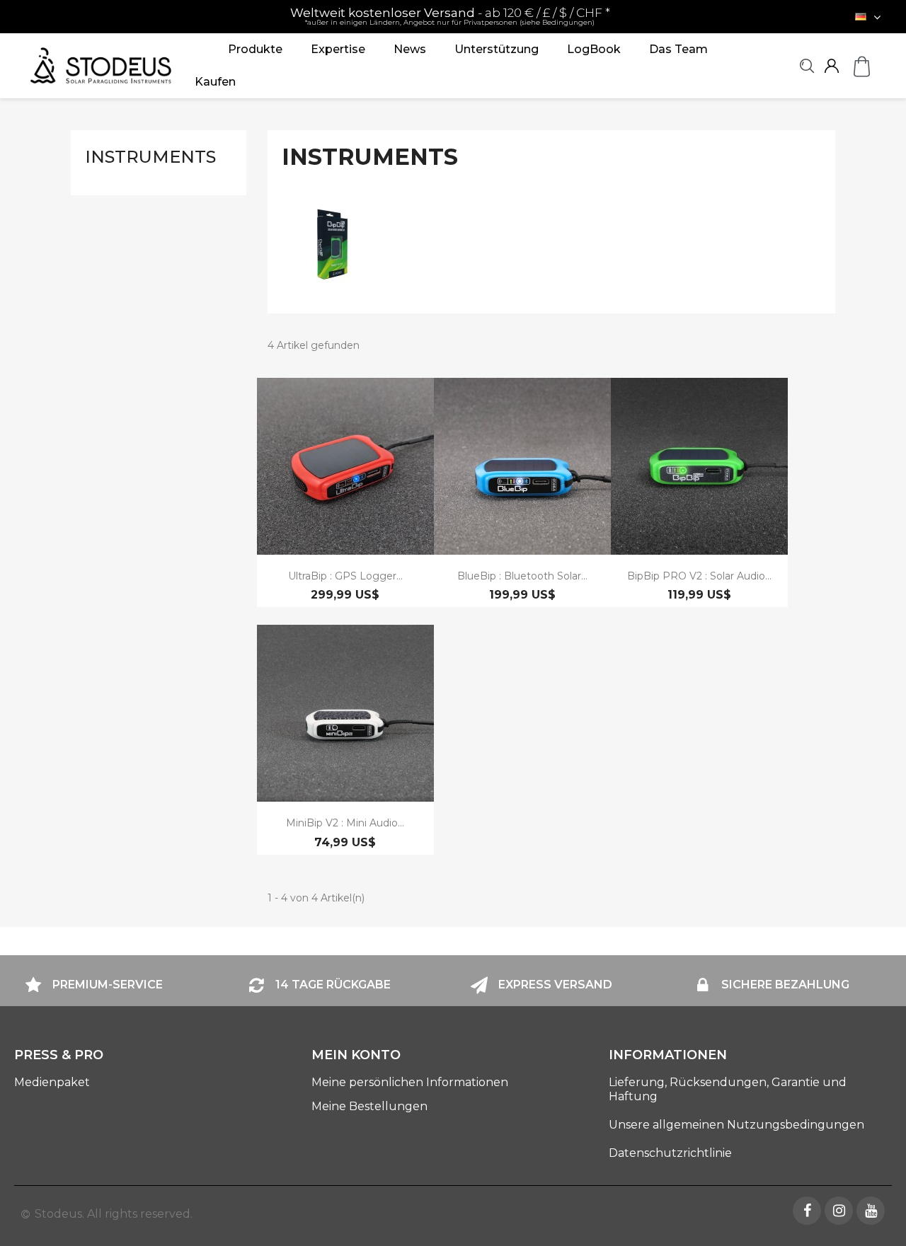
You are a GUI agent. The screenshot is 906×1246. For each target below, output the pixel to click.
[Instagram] (839, 1210)
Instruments (150, 156)
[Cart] (862, 66)
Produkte (255, 49)
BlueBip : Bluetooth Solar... (522, 576)
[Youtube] (870, 1210)
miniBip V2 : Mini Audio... (345, 823)
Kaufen (215, 81)
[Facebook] (807, 1210)
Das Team (678, 49)
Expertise (338, 49)
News (410, 49)
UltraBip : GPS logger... (345, 576)
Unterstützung (496, 49)
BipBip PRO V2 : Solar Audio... (699, 576)
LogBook (594, 49)
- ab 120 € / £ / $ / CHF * (450, 16)
